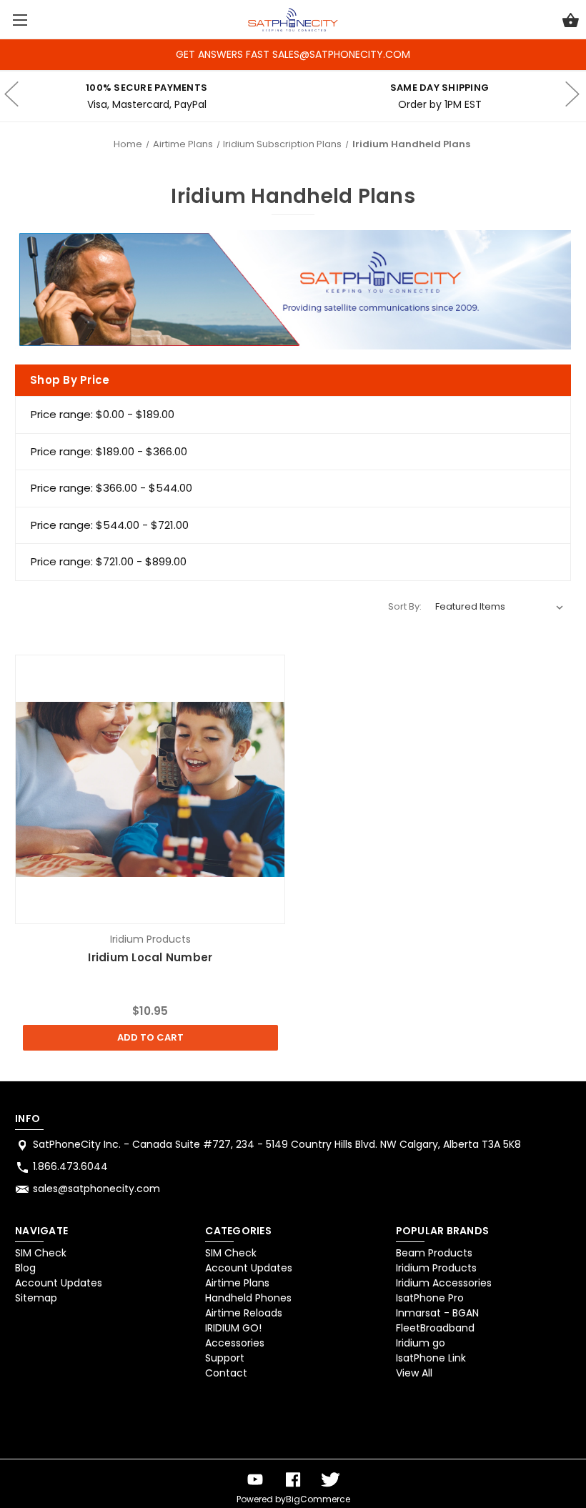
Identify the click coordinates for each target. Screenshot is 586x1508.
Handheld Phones (248, 1298)
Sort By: (405, 606)
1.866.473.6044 (70, 1166)
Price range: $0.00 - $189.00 (102, 414)
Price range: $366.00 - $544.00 (111, 487)
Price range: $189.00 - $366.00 (109, 451)
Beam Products (434, 1253)
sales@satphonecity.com (96, 1188)
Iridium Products (436, 1268)
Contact (226, 1373)
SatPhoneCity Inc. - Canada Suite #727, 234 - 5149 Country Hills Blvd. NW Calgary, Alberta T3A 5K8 (277, 1144)
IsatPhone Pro (430, 1298)
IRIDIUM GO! (233, 1328)
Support (224, 1358)
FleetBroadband (435, 1328)
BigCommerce (318, 1499)
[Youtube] (255, 1479)
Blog (25, 1268)
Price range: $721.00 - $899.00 (109, 561)
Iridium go (420, 1343)
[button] (52, 1422)
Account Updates (58, 1283)
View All (414, 1373)
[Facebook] (293, 1479)
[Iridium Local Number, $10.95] (150, 790)
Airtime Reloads (243, 1313)
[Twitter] (331, 1479)
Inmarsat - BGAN (437, 1313)
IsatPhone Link (431, 1358)
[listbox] (499, 606)
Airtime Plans (237, 1283)
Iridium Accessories (444, 1283)
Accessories (234, 1343)
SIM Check (40, 1253)
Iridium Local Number (150, 957)
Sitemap (36, 1298)
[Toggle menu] (19, 19)
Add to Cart (150, 1037)
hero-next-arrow (571, 96)
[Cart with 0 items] (570, 22)
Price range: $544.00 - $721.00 (110, 524)
